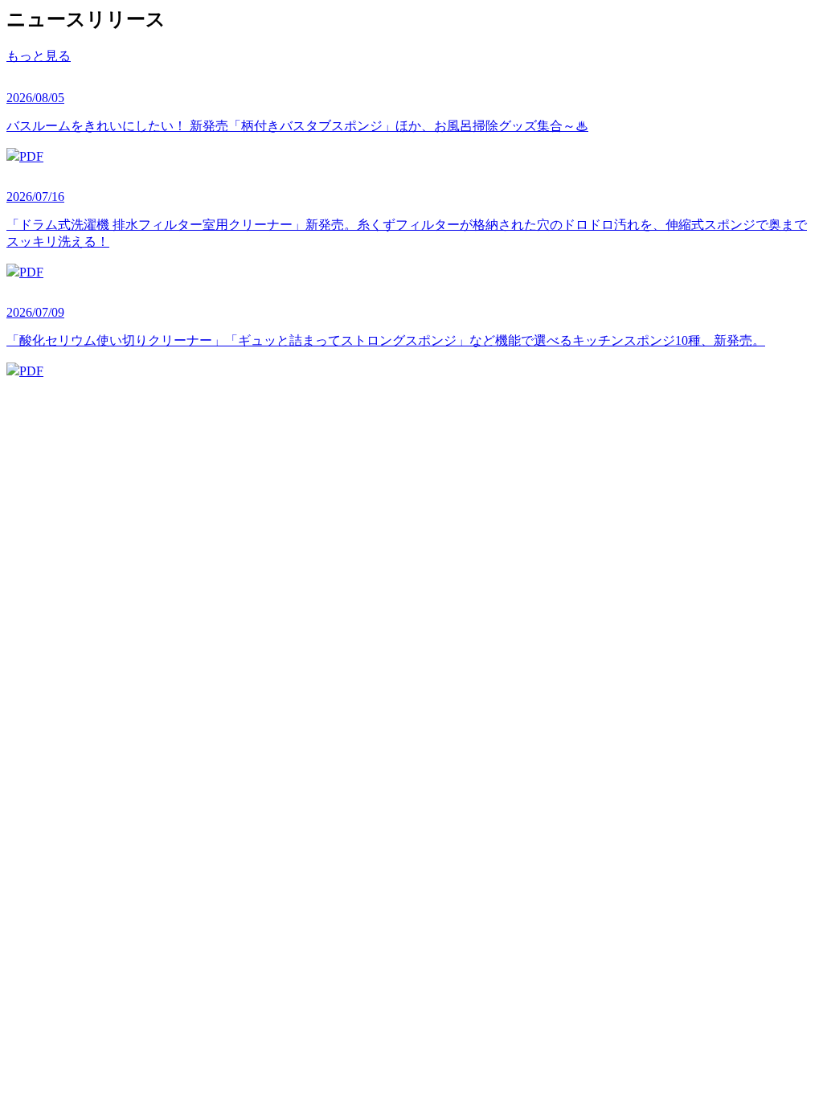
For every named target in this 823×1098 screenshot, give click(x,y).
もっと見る (38, 56)
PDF (31, 156)
